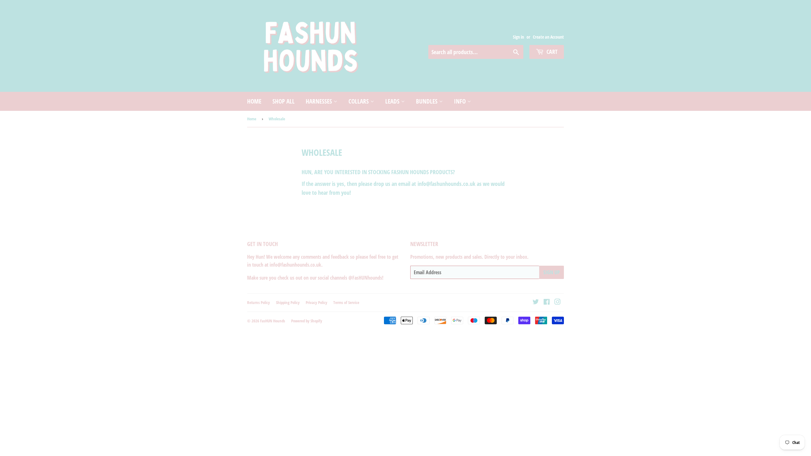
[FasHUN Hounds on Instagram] (557, 302)
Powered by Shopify (306, 321)
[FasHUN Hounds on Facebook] (546, 302)
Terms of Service (346, 302)
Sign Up (551, 272)
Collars (359, 101)
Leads (393, 101)
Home (254, 101)
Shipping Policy (288, 302)
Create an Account (548, 37)
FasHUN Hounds (272, 321)
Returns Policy (258, 302)
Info (460, 101)
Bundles (427, 101)
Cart (551, 51)
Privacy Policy (316, 302)
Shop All (283, 101)
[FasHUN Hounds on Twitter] (536, 302)
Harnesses (320, 101)
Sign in (518, 37)
